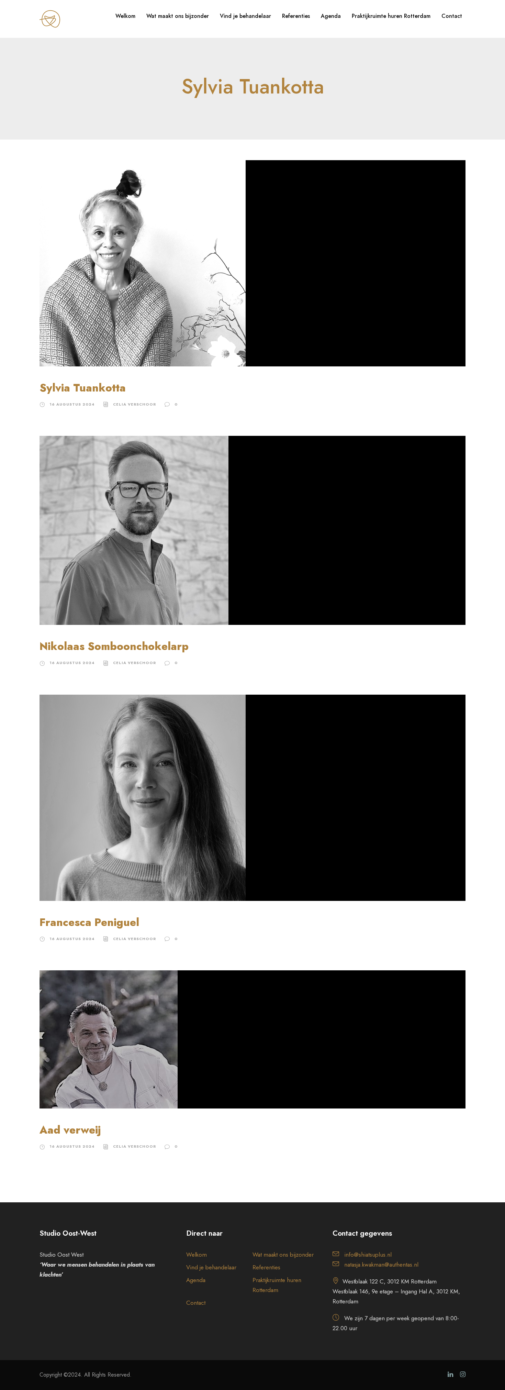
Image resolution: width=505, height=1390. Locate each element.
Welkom (125, 16)
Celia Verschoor (134, 404)
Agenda (331, 16)
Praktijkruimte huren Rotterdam (391, 16)
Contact (451, 16)
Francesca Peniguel (89, 922)
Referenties (296, 16)
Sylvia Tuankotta (83, 388)
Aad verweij (70, 1130)
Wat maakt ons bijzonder (177, 16)
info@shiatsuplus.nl (368, 1254)
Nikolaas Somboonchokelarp (114, 646)
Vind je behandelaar (245, 16)
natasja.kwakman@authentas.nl (381, 1264)
